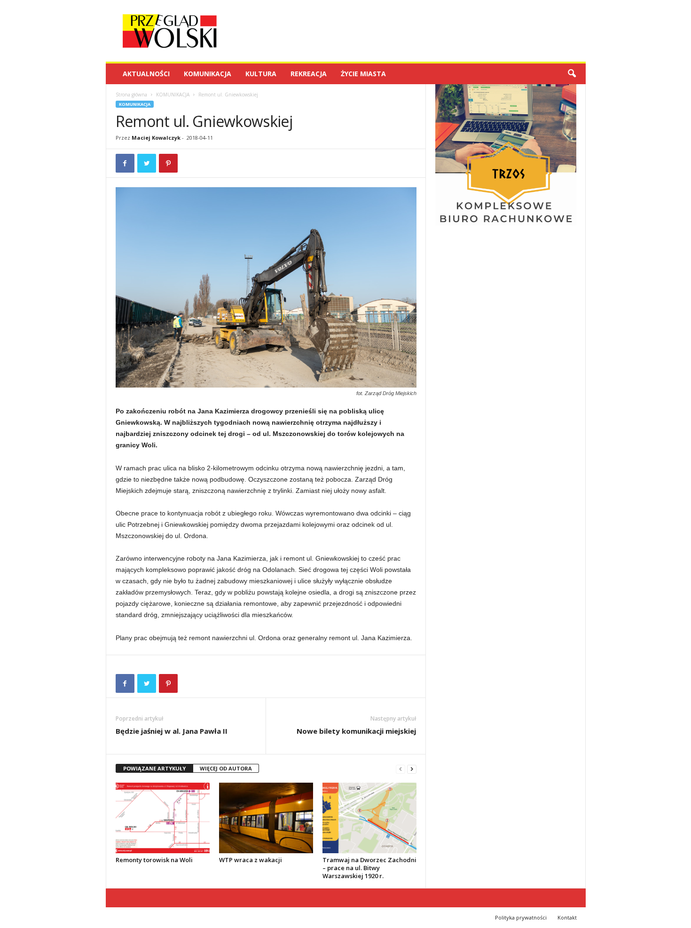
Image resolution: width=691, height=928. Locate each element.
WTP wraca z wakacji (250, 860)
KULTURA (260, 73)
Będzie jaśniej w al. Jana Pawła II (172, 731)
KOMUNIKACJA (207, 73)
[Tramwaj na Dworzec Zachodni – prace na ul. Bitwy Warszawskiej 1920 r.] (369, 818)
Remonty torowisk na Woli (154, 860)
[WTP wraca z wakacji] (266, 818)
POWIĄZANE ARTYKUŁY (154, 768)
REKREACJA (309, 73)
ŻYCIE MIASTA (363, 73)
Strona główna (131, 94)
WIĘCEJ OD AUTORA (226, 768)
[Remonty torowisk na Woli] (163, 818)
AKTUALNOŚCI (146, 73)
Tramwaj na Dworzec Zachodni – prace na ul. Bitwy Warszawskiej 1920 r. (369, 868)
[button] (571, 73)
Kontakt (567, 917)
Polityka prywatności (521, 917)
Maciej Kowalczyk (156, 137)
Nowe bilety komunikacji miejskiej (356, 731)
